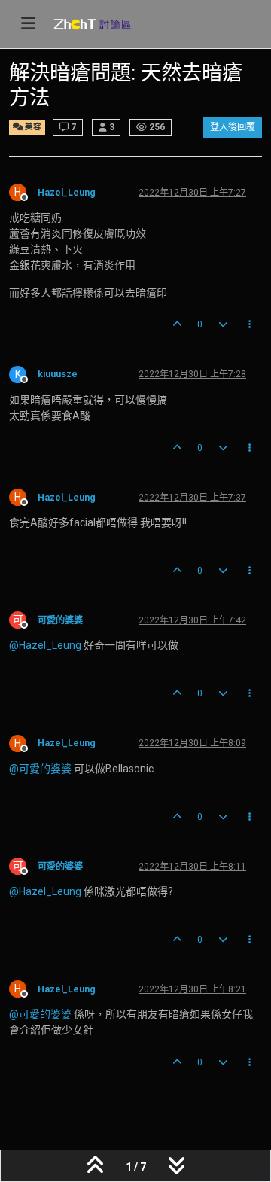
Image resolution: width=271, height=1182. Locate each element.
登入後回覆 (232, 127)
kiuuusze (58, 374)
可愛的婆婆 (60, 620)
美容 (32, 127)
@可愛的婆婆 (40, 769)
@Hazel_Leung (45, 645)
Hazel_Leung (67, 192)
